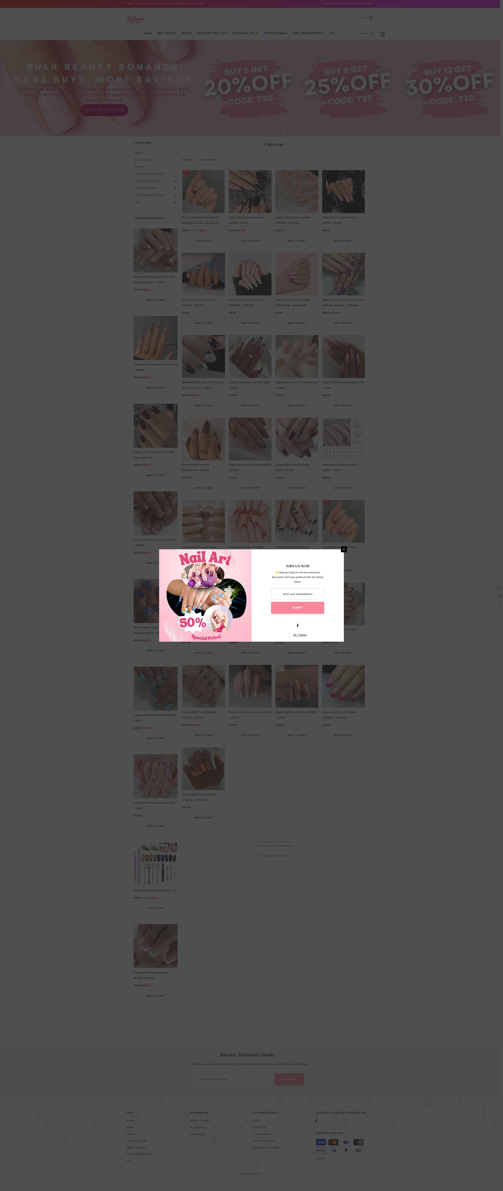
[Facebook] (298, 625)
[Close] (344, 549)
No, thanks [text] (300, 635)
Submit (298, 607)
